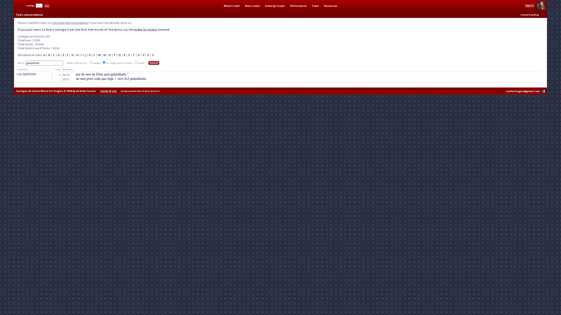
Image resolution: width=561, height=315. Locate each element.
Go (47, 5)
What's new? (232, 5)
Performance (298, 5)
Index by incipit (275, 5)
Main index (252, 5)
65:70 (66, 75)
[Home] (19, 5)
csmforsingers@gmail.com (523, 91)
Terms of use (108, 91)
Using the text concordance (70, 23)
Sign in (529, 5)
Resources (330, 5)
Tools (315, 5)
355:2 (66, 79)
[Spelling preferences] (544, 15)
